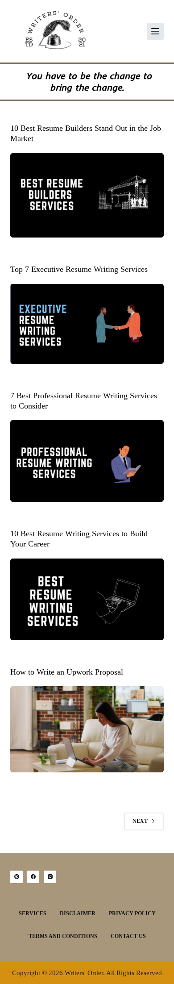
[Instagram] (50, 877)
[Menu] (155, 31)
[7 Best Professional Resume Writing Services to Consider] (86, 460)
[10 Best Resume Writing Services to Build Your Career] (86, 599)
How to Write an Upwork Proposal (66, 671)
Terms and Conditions (63, 936)
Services (32, 913)
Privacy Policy (132, 913)
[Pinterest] (16, 877)
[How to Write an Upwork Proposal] (86, 729)
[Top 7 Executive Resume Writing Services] (86, 324)
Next (140, 821)
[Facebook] (33, 877)
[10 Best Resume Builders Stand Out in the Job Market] (86, 195)
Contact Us (128, 936)
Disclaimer (77, 913)
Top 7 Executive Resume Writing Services (79, 269)
